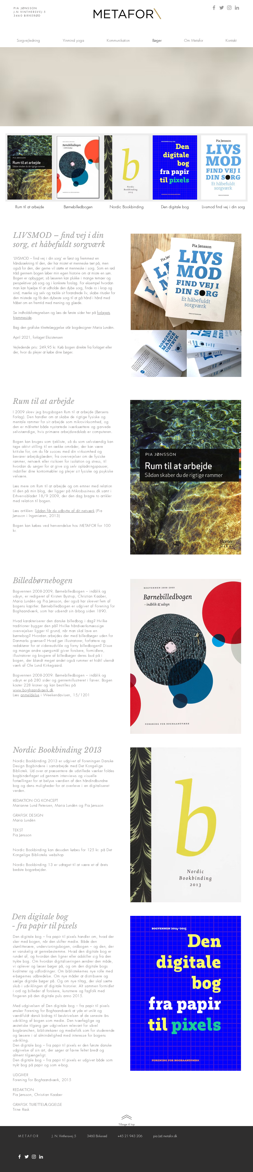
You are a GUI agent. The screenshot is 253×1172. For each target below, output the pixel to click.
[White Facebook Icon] (19, 1156)
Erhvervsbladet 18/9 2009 (36, 495)
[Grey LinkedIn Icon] (237, 8)
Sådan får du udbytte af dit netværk (64, 510)
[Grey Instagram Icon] (229, 8)
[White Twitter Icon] (26, 1156)
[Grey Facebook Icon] (214, 8)
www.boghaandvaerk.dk (33, 690)
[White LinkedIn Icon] (41, 1156)
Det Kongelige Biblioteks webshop (62, 852)
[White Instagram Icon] (34, 1156)
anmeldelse (30, 695)
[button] (29, 173)
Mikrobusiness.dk (86, 491)
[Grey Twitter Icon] (222, 8)
